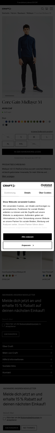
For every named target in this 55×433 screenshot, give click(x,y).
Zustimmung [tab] (10, 193)
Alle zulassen (28, 237)
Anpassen (26, 245)
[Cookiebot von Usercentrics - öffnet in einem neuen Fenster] (41, 185)
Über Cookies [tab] (45, 193)
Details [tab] (27, 193)
